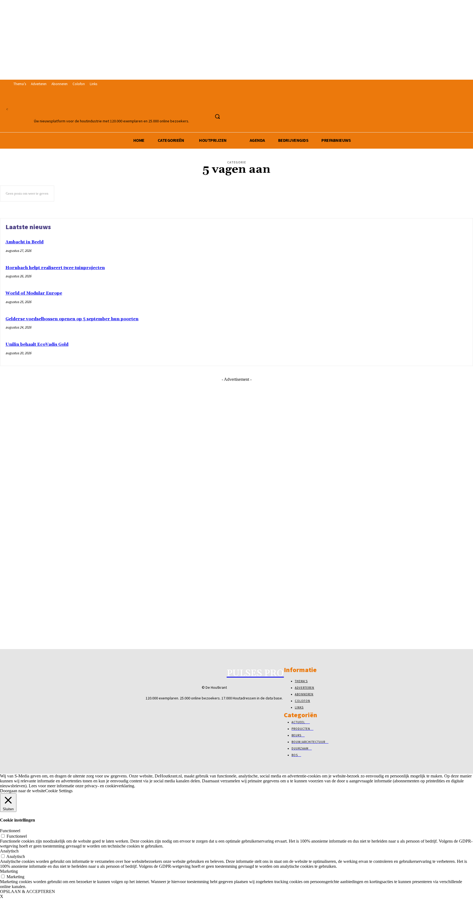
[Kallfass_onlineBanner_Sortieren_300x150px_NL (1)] (236, 635)
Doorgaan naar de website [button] (22, 790)
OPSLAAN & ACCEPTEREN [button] (27, 891)
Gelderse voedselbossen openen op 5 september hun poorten (72, 319)
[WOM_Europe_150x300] (236, 578)
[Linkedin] (208, 104)
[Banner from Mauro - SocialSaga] (236, 436)
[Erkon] (236, 464)
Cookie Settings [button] (59, 790)
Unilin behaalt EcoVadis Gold (36, 344)
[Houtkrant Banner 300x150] (236, 607)
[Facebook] (198, 104)
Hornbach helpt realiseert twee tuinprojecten (55, 267)
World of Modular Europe (33, 293)
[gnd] (236, 493)
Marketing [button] (9, 871)
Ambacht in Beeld (24, 242)
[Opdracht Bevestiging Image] (236, 407)
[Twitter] (218, 104)
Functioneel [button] (10, 830)
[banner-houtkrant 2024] (236, 521)
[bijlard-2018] (236, 550)
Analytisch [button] (9, 851)
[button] (217, 116)
